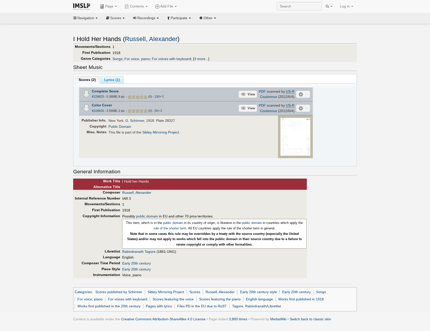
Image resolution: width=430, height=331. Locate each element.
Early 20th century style (258, 292)
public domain (147, 216)
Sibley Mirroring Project (160, 132)
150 (157, 96)
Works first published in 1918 (301, 299)
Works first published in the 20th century (109, 306)
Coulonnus (268, 97)
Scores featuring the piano (220, 299)
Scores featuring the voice (173, 299)
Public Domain (119, 127)
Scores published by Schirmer (118, 292)
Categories (83, 292)
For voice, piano (137, 59)
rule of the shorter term (170, 228)
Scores (194, 292)
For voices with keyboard (171, 59)
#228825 (98, 96)
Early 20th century (136, 263)
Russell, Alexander (151, 39)
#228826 (98, 111)
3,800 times (238, 319)
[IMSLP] (82, 6)
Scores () (87, 80)
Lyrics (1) (112, 80)
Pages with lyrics (159, 306)
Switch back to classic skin (310, 319)
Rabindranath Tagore (139, 252)
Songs (117, 59)
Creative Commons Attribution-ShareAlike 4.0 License (163, 319)
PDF (262, 91)
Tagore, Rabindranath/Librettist (256, 306)
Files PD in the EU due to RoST (202, 306)
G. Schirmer (134, 121)
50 (156, 111)
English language (259, 299)
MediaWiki (278, 319)
